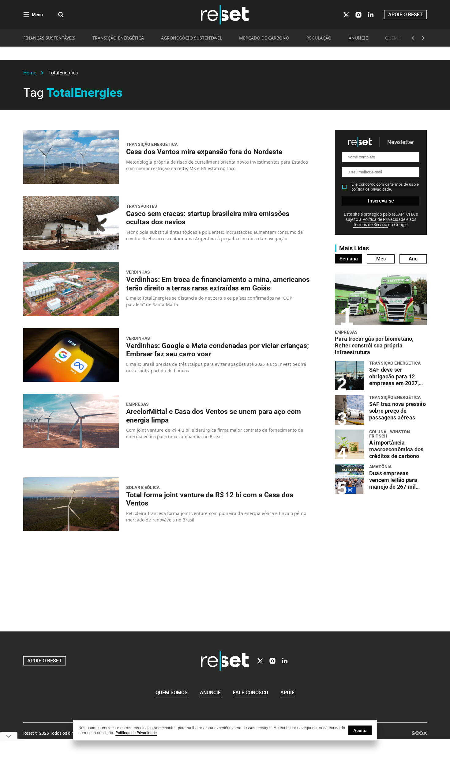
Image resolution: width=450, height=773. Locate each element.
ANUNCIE (358, 38)
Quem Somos (172, 692)
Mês (381, 259)
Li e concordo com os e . (385, 186)
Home (29, 73)
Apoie (287, 692)
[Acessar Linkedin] (370, 14)
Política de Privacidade (384, 219)
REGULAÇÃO (319, 38)
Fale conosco (250, 692)
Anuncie (210, 692)
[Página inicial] (225, 661)
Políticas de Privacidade (136, 732)
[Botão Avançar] (423, 38)
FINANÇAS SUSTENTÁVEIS (49, 38)
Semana (348, 259)
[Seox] (419, 733)
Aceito (360, 730)
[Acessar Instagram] (358, 14)
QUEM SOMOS (400, 38)
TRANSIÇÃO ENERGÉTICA (118, 38)
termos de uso (403, 184)
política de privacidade (371, 189)
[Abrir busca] (61, 14)
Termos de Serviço (370, 224)
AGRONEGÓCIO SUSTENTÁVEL (191, 38)
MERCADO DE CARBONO (264, 38)
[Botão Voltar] (413, 38)
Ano (413, 259)
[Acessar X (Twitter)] (346, 14)
